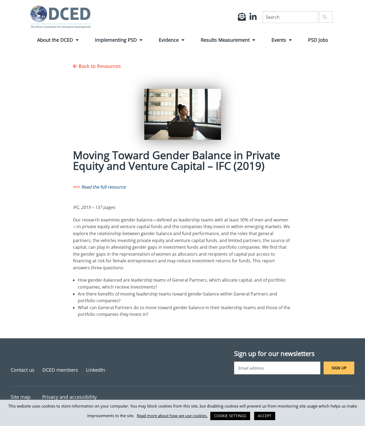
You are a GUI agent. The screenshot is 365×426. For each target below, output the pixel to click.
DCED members (60, 370)
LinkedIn (95, 370)
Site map (20, 397)
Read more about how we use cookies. (172, 415)
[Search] (326, 17)
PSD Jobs (318, 40)
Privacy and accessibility (69, 397)
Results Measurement (225, 40)
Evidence (169, 40)
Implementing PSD (116, 40)
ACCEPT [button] (264, 415)
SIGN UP (339, 367)
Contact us (22, 370)
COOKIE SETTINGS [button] (230, 415)
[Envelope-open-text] (241, 16)
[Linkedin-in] (253, 16)
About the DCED (55, 40)
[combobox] (290, 17)
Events (278, 40)
